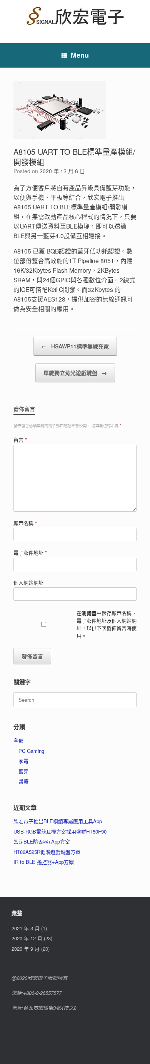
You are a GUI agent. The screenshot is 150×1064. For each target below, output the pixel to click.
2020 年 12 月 (27, 938)
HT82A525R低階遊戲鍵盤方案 (46, 851)
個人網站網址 (28, 582)
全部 (18, 740)
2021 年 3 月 (26, 928)
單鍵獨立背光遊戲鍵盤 (75, 372)
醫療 (23, 781)
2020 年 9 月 (26, 948)
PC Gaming (31, 750)
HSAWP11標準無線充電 (75, 346)
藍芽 (23, 771)
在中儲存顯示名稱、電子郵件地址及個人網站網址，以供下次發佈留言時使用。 (107, 624)
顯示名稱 (25, 523)
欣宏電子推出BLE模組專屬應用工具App (57, 821)
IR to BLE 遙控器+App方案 (43, 861)
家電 (23, 760)
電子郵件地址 (30, 552)
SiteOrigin (70, 1049)
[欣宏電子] (75, 15)
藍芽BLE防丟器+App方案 (41, 841)
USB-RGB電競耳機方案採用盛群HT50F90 (60, 831)
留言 (20, 439)
